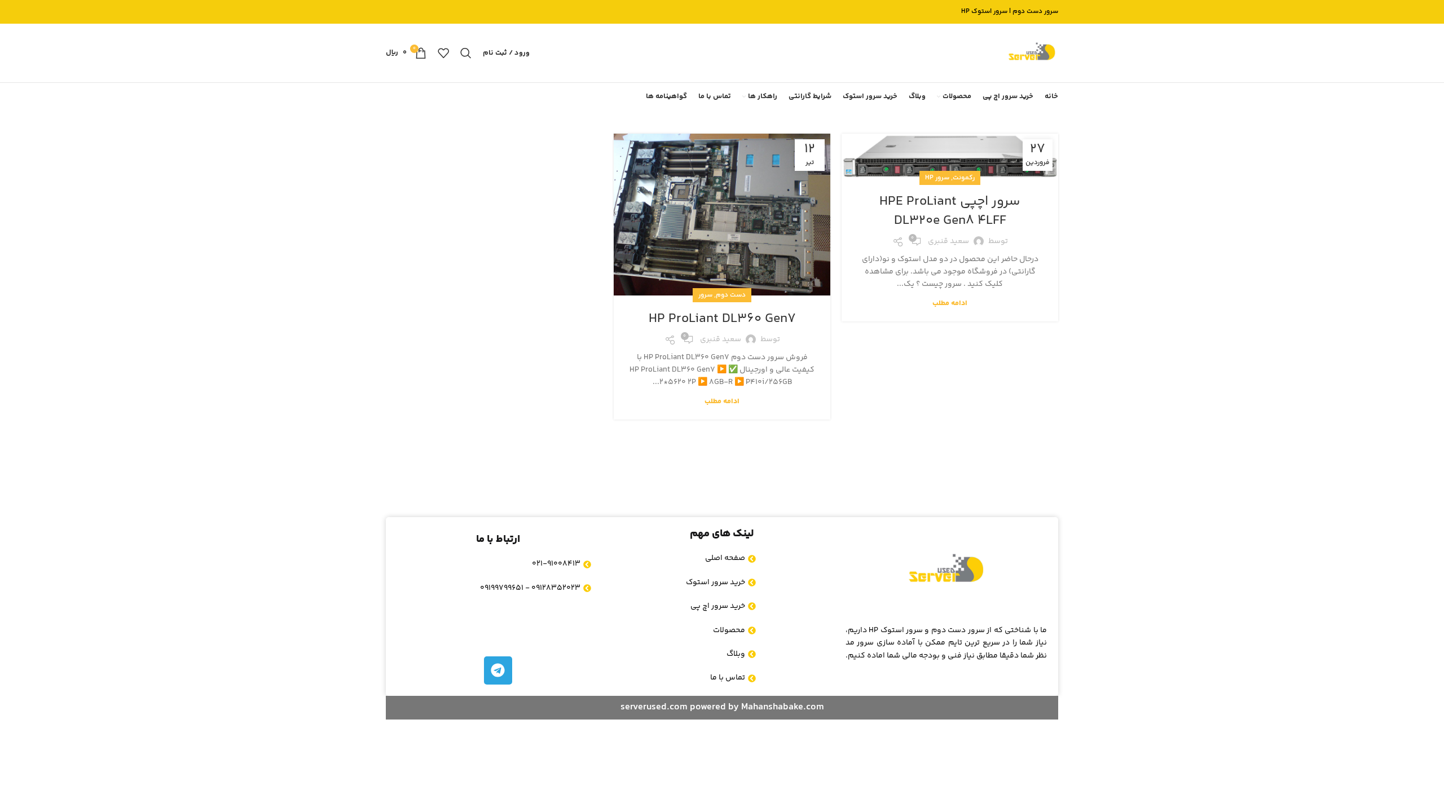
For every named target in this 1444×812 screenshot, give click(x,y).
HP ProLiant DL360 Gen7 (722, 318)
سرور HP (937, 178)
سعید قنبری (948, 241)
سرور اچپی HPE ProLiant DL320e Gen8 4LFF (949, 211)
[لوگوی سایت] (1031, 53)
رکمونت (964, 178)
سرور (705, 295)
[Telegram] (498, 670)
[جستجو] (466, 53)
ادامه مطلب (949, 303)
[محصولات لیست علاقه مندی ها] (443, 53)
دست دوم (731, 295)
